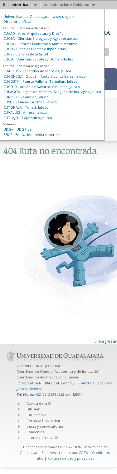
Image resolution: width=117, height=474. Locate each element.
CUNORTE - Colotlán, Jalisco (26, 97)
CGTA (83, 452)
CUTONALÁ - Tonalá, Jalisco (25, 107)
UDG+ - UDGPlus (17, 129)
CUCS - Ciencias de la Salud (25, 54)
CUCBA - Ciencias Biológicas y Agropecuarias (40, 38)
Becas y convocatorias (45, 426)
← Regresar (105, 341)
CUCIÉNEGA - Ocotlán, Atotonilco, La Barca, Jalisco (44, 76)
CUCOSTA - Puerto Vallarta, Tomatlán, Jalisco (40, 81)
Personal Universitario (45, 420)
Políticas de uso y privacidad (71, 458)
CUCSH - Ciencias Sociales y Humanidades (38, 59)
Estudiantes (36, 415)
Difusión (33, 409)
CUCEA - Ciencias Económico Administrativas (40, 43)
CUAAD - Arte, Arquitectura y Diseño (33, 33)
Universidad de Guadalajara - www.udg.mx (39, 16)
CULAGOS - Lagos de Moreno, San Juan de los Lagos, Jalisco (52, 91)
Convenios (35, 432)
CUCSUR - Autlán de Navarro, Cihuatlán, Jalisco (41, 86)
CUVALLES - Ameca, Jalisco (25, 112)
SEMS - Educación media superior (31, 134)
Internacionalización (44, 437)
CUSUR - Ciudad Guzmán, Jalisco (30, 102)
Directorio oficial (17, 21)
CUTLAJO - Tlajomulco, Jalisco (27, 117)
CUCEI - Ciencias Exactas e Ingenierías (34, 48)
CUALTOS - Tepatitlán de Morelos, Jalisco (37, 71)
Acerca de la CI (39, 403)
